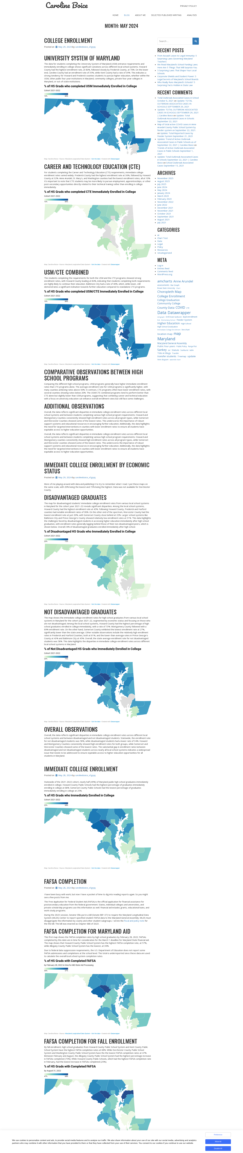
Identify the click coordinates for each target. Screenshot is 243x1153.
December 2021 (165, 207)
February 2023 (164, 198)
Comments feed (165, 271)
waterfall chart (175, 360)
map (177, 333)
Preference (218, 1135)
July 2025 (161, 184)
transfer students (166, 356)
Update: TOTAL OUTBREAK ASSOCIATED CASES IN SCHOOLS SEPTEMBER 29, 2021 (174, 103)
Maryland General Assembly (172, 343)
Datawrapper (179, 312)
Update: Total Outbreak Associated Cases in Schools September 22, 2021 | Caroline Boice (177, 159)
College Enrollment (68, 40)
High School (186, 323)
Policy (160, 246)
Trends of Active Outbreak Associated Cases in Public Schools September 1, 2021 (175, 150)
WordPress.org (164, 274)
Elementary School (168, 320)
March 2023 (163, 196)
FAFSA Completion (65, 881)
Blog (127, 15)
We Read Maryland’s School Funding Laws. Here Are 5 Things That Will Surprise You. (177, 66)
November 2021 (165, 210)
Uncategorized (164, 252)
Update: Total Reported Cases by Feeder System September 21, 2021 (175, 134)
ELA (158, 320)
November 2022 (165, 201)
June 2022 (162, 204)
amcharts (164, 281)
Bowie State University (166, 288)
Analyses (192, 15)
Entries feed (163, 268)
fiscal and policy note (134, 920)
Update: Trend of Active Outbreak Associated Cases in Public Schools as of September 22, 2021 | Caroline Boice (176, 142)
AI (158, 235)
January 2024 (163, 193)
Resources (162, 249)
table (192, 350)
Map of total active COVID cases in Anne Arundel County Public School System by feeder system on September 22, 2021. (176, 127)
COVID (180, 307)
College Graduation (168, 300)
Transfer (175, 353)
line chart (186, 329)
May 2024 (162, 190)
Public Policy (181, 346)
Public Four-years (166, 346)
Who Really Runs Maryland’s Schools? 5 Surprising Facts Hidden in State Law (176, 84)
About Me (140, 15)
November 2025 (165, 178)
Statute (175, 350)
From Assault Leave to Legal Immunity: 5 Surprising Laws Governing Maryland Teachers (177, 58)
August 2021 (163, 219)
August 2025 (163, 181)
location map (164, 334)
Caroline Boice (67, 5)
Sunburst (184, 350)
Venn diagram (162, 359)
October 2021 (164, 213)
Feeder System (184, 319)
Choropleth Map (169, 291)
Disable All (218, 1148)
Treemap (181, 356)
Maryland (166, 339)
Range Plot (192, 346)
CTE (187, 308)
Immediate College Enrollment (81, 769)
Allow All (218, 1142)
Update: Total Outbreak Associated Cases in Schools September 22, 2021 (175, 118)
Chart (178, 288)
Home (115, 15)
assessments (163, 285)
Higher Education (168, 323)
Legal (160, 244)
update (191, 356)
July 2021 (161, 222)
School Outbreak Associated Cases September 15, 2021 (175, 164)
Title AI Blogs (164, 353)
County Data (165, 308)
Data (159, 241)
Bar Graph (175, 285)
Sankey (162, 350)
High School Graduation (167, 326)
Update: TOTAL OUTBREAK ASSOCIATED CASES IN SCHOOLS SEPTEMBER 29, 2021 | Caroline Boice (178, 112)
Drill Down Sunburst (174, 317)
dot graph (161, 317)
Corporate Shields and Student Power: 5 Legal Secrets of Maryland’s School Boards (177, 78)
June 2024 (162, 187)
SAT (169, 350)
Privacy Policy (188, 5)
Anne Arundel (183, 281)
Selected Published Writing (166, 15)
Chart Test (162, 238)
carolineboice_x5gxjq (85, 46)
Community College (168, 303)
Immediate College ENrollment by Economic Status (96, 467)
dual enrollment (190, 316)
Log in (160, 265)
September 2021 (165, 216)
